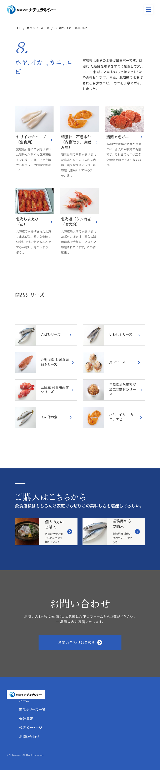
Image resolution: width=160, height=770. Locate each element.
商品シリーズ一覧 (38, 28)
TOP (18, 28)
